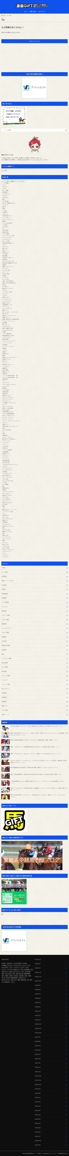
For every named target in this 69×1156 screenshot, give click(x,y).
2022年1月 (38, 1071)
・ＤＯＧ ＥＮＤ (6, 437)
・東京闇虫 (4, 435)
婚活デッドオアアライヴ (14, 971)
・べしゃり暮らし (6, 499)
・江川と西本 (4, 230)
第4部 (29, 975)
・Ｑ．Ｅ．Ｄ (4, 272)
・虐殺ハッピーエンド (7, 266)
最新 (3, 975)
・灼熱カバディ (5, 353)
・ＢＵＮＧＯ (4, 497)
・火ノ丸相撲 (4, 484)
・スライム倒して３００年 (8, 384)
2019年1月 (38, 1136)
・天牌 (3, 433)
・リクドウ (4, 542)
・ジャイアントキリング (7, 346)
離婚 (19, 980)
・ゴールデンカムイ (6, 308)
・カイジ (3, 244)
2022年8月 (38, 1041)
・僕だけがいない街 (6, 502)
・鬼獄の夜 (4, 259)
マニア (27, 967)
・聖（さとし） (5, 324)
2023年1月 (38, 1020)
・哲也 (3, 428)
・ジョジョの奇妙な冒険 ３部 (9, 375)
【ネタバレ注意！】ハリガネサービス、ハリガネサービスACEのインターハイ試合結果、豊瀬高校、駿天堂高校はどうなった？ (38, 761)
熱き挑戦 (21, 975)
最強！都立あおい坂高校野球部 (23, 973)
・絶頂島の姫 (4, 391)
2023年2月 (38, 1015)
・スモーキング (5, 382)
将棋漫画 (4, 649)
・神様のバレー (5, 252)
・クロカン (4, 295)
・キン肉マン (4, 286)
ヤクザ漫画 (5, 710)
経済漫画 (4, 693)
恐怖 (3, 973)
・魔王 (3, 506)
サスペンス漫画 (6, 615)
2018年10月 (38, 1140)
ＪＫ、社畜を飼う (6, 982)
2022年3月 (38, 1063)
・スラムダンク (5, 386)
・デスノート (4, 422)
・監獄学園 (4, 255)
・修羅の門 (4, 368)
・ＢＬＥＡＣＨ (5, 493)
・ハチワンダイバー (6, 468)
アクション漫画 (6, 684)
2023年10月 (38, 981)
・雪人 (3, 533)
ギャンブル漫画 (6, 675)
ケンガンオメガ (16, 965)
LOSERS (3, 963)
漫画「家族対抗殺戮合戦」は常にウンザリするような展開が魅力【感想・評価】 (34, 740)
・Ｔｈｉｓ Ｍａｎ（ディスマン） (10, 421)
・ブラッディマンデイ (7, 491)
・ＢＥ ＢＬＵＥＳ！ (7, 477)
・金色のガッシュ (6, 317)
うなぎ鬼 (25, 963)
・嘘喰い (3, 221)
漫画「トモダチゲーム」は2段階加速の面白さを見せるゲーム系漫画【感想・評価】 (35, 746)
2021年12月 (38, 1076)
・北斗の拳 (4, 504)
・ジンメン (4, 381)
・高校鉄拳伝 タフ (6, 304)
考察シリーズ (5, 714)
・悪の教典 (4, 192)
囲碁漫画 (4, 611)
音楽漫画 (4, 697)
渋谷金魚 (16, 975)
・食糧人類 (4, 373)
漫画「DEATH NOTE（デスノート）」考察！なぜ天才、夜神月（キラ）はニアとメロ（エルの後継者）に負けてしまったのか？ (38, 734)
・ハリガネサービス (6, 473)
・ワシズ (3, 553)
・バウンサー (4, 457)
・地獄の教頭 (4, 339)
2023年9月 (38, 985)
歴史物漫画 (5, 593)
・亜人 (3, 199)
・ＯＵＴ (3, 185)
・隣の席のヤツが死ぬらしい (9, 439)
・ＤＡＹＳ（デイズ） (7, 419)
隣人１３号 (13, 980)
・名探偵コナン (5, 515)
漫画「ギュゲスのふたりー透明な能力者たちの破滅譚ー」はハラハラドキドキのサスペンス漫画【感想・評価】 (38, 789)
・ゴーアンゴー (5, 306)
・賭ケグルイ (4, 248)
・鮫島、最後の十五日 (7, 328)
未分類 (3, 567)
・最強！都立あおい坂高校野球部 (10, 319)
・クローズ (4, 294)
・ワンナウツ (4, 555)
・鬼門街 (3, 264)
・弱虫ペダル (4, 535)
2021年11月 (38, 1080)
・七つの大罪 (4, 446)
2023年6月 (38, 998)
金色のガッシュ (22, 977)
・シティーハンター (6, 343)
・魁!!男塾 (4, 323)
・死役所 (3, 352)
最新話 (11, 975)
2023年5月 (38, 1002)
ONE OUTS (9, 963)
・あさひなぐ (4, 197)
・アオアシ (4, 186)
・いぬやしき (4, 214)
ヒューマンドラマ (6, 628)
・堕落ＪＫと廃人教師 (7, 408)
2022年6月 (38, 1050)
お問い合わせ (33, 11)
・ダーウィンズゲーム (7, 397)
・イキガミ (4, 210)
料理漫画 (4, 598)
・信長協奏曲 (4, 451)
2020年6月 (38, 1119)
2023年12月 (38, 972)
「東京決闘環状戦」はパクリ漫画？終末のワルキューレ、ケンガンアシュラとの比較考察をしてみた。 (37, 782)
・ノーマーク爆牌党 (6, 450)
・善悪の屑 (4, 393)
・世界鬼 (3, 388)
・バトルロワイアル (6, 470)
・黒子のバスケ (5, 297)
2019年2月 (38, 1132)
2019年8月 (38, 1127)
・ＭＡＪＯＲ (4, 517)
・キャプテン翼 (5, 270)
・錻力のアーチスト (6, 495)
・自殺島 (3, 348)
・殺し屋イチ (4, 313)
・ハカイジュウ (5, 459)
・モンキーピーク (6, 524)
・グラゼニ (4, 290)
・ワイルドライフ (6, 551)
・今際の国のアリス (6, 215)
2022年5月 (38, 1054)
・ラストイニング (6, 539)
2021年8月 (38, 1093)
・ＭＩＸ (3, 513)
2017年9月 (38, 1145)
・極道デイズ (4, 310)
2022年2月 (38, 1067)
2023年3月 (38, 1011)
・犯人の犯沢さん (6, 475)
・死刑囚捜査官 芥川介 (7, 335)
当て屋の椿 (27, 971)
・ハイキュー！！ (6, 455)
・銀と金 (3, 284)
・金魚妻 (3, 275)
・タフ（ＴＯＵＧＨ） (7, 406)
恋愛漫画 (4, 637)
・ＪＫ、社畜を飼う (6, 333)
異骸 (26, 975)
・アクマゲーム (5, 194)
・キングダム (4, 277)
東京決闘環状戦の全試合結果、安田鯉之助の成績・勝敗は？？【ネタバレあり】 (34, 767)
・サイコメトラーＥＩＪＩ (8, 321)
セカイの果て (5, 967)
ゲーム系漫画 (5, 602)
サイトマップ (41, 11)
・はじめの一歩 (5, 462)
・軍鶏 (3, 355)
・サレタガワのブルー (7, 330)
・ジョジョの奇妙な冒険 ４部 (9, 377)
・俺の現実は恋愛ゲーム (7, 243)
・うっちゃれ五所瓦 (6, 223)
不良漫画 (4, 641)
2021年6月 (38, 1102)
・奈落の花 (4, 448)
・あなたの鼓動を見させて (8, 203)
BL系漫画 (4, 576)
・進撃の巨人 (4, 379)
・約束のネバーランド (7, 526)
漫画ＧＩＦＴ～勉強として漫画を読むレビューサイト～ (44, 1153)
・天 (2, 431)
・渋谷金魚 (4, 344)
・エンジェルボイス (6, 237)
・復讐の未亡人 (5, 488)
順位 (31, 980)
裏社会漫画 (5, 662)
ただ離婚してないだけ (7, 965)
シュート (24, 965)
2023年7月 (38, 994)
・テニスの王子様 (6, 430)
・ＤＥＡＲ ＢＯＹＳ (7, 417)
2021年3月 (38, 1115)
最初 (14, 973)
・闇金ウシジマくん (6, 531)
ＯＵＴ (12, 982)
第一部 (3, 977)
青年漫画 (4, 671)
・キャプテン (4, 268)
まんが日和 (4, 170)
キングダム (5, 606)
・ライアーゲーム (6, 537)
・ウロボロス (4, 226)
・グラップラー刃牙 (6, 292)
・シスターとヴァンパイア (8, 341)
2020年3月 (38, 1123)
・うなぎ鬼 (4, 225)
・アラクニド (4, 205)
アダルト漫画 (5, 619)
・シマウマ (4, 350)
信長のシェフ (17, 969)
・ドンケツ (4, 444)
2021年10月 (38, 1084)
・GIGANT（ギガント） (7, 257)
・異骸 (3, 208)
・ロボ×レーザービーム (7, 549)
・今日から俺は (5, 274)
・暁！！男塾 (4, 190)
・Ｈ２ (3, 228)
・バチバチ (4, 466)
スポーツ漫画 (5, 632)
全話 (22, 969)
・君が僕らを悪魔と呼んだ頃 (9, 263)
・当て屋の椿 (4, 201)
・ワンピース (4, 557)
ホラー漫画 (5, 667)
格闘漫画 (4, 624)
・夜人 (3, 528)
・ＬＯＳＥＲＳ (5, 546)
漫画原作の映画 (6, 645)
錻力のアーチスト (6, 980)
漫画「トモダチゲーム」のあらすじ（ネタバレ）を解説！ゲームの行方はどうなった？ (36, 753)
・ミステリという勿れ (7, 511)
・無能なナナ (4, 520)
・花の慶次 (4, 471)
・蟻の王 (3, 206)
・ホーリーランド (6, 500)
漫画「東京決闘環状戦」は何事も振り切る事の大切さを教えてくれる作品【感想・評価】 (36, 774)
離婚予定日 (23, 980)
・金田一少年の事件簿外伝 (8, 283)
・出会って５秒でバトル (7, 415)
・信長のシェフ (5, 453)
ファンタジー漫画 (6, 658)
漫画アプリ (5, 706)
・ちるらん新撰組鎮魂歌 (7, 413)
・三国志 (3, 332)
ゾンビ (10, 967)
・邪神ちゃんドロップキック (9, 357)
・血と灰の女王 (5, 410)
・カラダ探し (4, 254)
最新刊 (6, 975)
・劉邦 (3, 540)
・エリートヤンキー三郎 (7, 235)
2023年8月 (38, 989)
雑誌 (3, 654)
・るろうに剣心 (5, 548)
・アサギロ (4, 196)
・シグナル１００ (6, 337)
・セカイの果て (5, 390)
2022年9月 (38, 1037)
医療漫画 (4, 701)
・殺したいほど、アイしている (9, 312)
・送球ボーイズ (5, 395)
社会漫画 (4, 585)
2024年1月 (38, 968)
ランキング (5, 680)
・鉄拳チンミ (4, 424)
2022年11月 (38, 1028)
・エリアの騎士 (5, 234)
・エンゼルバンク (6, 239)
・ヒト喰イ (4, 482)
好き (32, 969)
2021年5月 (38, 1106)
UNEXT (4, 589)
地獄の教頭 (27, 969)
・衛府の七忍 (4, 232)
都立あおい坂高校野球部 (11, 977)
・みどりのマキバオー (7, 519)
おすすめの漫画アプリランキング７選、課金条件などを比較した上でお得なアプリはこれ (36, 726)
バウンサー (16, 967)
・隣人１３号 (4, 544)
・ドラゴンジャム (6, 441)
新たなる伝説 (8, 973)
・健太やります (5, 303)
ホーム (25, 11)
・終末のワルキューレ (7, 364)
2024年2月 (38, 963)
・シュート (4, 362)
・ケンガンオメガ (6, 301)
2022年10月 (38, 1032)
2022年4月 (38, 1058)
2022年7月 (38, 1045)
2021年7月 (38, 1097)
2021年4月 (38, 1110)
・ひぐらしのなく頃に (7, 480)
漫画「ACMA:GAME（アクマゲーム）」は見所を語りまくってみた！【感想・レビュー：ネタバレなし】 (38, 795)
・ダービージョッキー (7, 399)
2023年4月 (38, 1007)
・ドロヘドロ (4, 442)
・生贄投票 (4, 212)
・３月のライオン (6, 326)
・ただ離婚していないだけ (8, 402)
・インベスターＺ (6, 217)
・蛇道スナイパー (6, 359)
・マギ (3, 508)
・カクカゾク (4, 246)
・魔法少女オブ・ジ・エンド (9, 509)
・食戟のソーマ (5, 372)
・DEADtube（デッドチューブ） (10, 426)
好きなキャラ (5, 971)
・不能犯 (3, 489)
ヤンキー (4, 969)
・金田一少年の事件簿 (7, 281)
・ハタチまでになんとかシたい (9, 464)
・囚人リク (4, 361)
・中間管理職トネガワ (7, 411)
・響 (2, 486)
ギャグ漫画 (5, 572)
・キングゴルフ (5, 279)
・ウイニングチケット (7, 219)
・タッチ (3, 404)
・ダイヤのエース (6, 401)
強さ (23, 971)
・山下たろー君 (5, 529)
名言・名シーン (6, 688)
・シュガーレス (5, 366)
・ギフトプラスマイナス (7, 261)
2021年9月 (38, 1089)
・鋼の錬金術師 (5, 461)
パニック (22, 967)
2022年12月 (38, 1024)
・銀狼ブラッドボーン (7, 288)
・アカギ (3, 188)
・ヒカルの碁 (4, 479)
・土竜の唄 (4, 522)
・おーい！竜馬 (5, 241)
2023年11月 (38, 976)
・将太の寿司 (4, 370)
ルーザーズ (9, 969)
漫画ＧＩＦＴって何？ (8, 580)
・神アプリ (4, 250)
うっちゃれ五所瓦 (17, 963)
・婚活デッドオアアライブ (8, 315)
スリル (28, 965)
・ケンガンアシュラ (6, 299)
